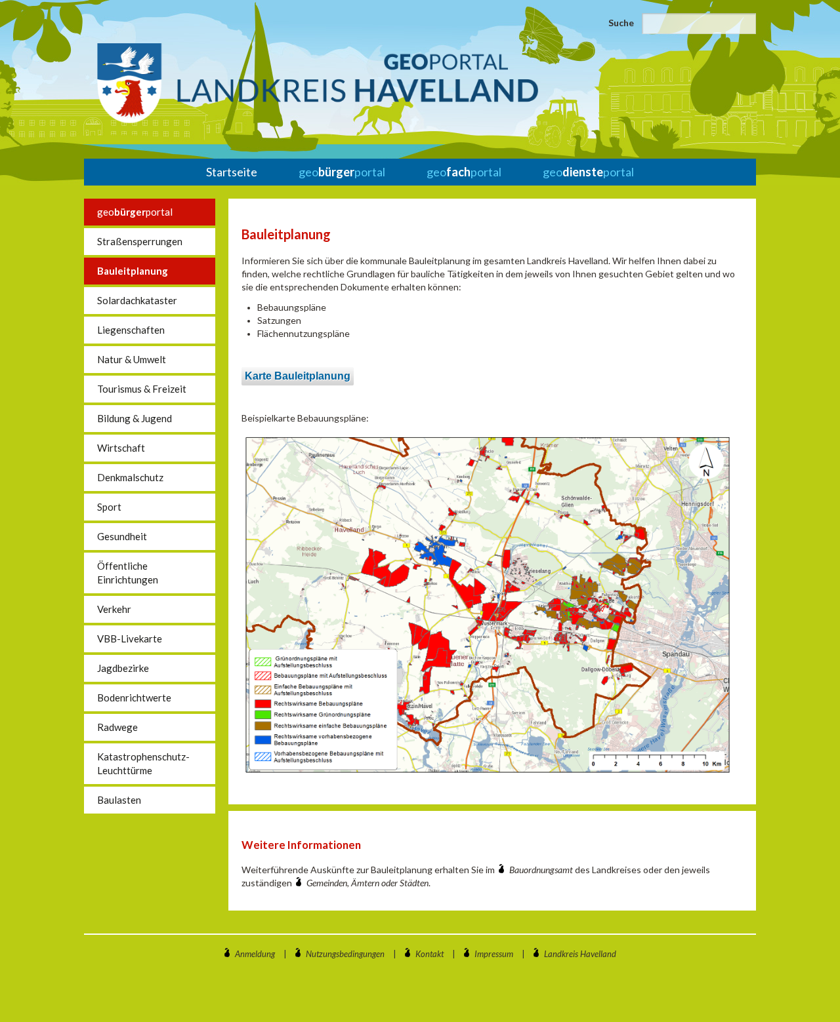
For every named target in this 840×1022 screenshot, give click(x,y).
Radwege (117, 727)
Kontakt (429, 954)
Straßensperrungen (139, 241)
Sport (109, 507)
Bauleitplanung (132, 271)
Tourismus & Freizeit (141, 389)
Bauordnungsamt (542, 869)
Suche (621, 22)
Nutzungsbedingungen (345, 954)
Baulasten (119, 800)
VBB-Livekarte (129, 638)
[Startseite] (317, 83)
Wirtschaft (121, 448)
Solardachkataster (137, 300)
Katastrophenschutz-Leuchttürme (143, 763)
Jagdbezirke (123, 668)
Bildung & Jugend (134, 418)
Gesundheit (122, 536)
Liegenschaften (131, 330)
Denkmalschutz (130, 477)
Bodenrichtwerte (134, 697)
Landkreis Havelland (580, 954)
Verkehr (114, 609)
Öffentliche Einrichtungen (127, 572)
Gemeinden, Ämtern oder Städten (367, 882)
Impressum (493, 954)
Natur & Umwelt (131, 359)
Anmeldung (255, 954)
